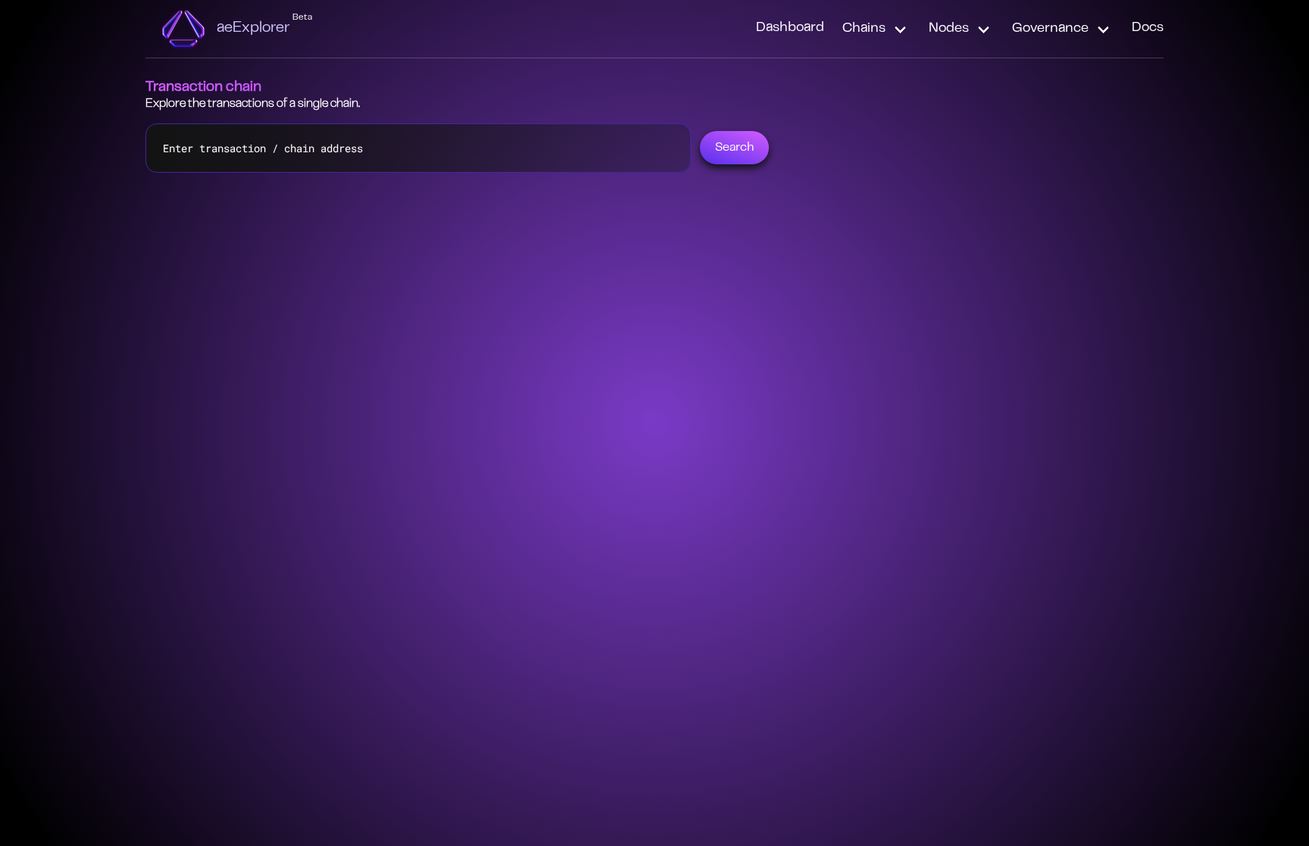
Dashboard (790, 28)
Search (734, 147)
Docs (1148, 28)
